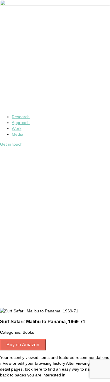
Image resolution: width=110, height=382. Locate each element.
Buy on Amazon (22, 344)
